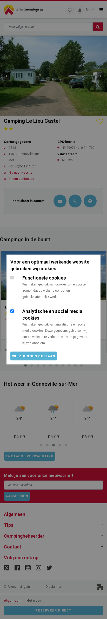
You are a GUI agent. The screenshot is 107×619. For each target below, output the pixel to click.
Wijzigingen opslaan (33, 356)
